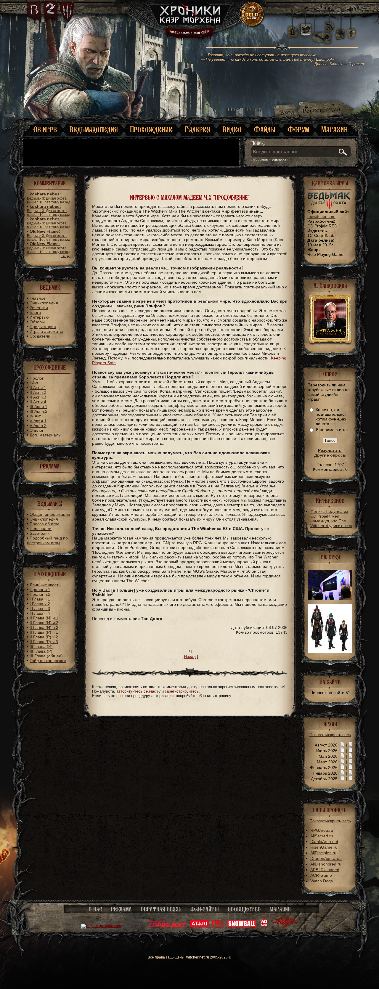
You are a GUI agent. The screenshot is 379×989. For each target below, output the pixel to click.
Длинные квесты (45, 584)
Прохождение (151, 129)
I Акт (34, 382)
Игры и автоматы (46, 331)
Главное (38, 298)
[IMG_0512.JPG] (330, 598)
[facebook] (351, 29)
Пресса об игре (45, 523)
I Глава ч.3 (40, 608)
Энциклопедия (44, 303)
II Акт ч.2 (38, 392)
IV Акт (35, 416)
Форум (298, 129)
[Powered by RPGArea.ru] (285, 926)
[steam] (323, 29)
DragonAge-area (326, 858)
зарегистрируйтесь (182, 691)
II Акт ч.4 (38, 401)
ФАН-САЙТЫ (204, 909)
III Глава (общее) (46, 656)
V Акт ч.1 (38, 420)
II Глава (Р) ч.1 (44, 632)
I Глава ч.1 (40, 599)
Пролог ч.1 (40, 589)
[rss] (329, 23)
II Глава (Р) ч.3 (44, 641)
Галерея (197, 129)
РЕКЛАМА (121, 909)
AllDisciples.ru (323, 852)
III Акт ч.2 (38, 411)
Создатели (40, 336)
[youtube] (340, 29)
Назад (190, 656)
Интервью (39, 317)
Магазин (334, 129)
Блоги (35, 312)
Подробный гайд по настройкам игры (47, 540)
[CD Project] (168, 926)
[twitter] (305, 29)
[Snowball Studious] (241, 926)
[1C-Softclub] (218, 926)
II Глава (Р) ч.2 (44, 637)
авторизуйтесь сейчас (136, 691)
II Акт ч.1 (38, 387)
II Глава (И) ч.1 (44, 618)
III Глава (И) (41, 646)
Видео (232, 129)
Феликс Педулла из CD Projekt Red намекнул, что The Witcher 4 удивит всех (331, 518)
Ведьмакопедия (93, 129)
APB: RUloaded (324, 869)
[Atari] (199, 926)
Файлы (264, 129)
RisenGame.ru (324, 847)
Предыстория (43, 326)
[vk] (292, 29)
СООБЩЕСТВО (244, 909)
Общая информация (50, 514)
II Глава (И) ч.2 (44, 622)
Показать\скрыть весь (330, 734)
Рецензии (39, 307)
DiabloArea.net (324, 841)
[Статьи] (350, 745)
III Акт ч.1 (38, 406)
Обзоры (37, 322)
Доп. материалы (45, 435)
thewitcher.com (321, 216)
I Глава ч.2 (40, 603)
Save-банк (39, 533)
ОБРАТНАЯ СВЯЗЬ (161, 909)
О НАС (95, 909)
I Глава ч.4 (40, 613)
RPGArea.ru (321, 830)
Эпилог (37, 430)
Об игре (45, 129)
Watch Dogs (321, 881)
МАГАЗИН (280, 909)
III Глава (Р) (41, 651)
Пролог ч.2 (40, 594)
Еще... (66, 256)
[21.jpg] (330, 651)
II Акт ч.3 (38, 397)
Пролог (37, 378)
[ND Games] (264, 926)
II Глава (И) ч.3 (44, 627)
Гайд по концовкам (48, 660)
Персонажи (41, 528)
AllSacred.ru (321, 836)
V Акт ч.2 (38, 425)
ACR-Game (321, 875)
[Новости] (342, 745)
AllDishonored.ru (325, 864)
